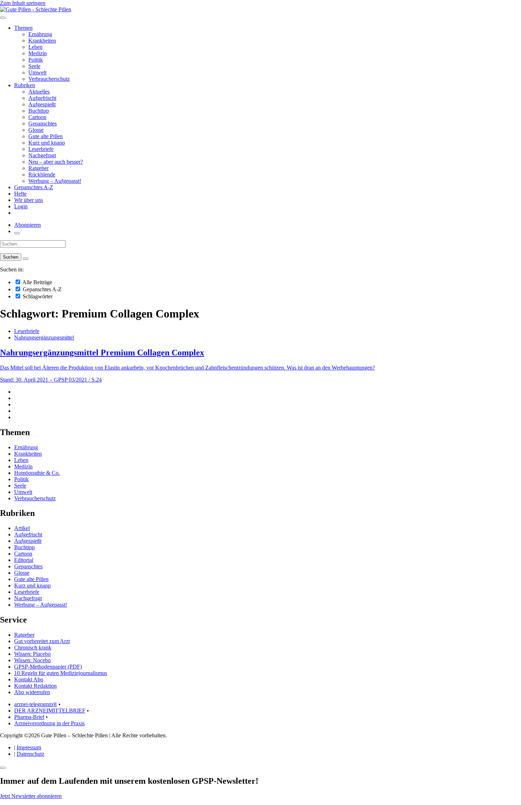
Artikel (22, 528)
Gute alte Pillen (45, 136)
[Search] (25, 259)
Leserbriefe (41, 149)
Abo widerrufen (32, 692)
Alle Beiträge (36, 282)
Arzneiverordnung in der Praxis (49, 723)
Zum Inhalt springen (22, 3)
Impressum (29, 747)
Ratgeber (38, 168)
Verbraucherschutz (49, 79)
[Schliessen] (3, 768)
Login (21, 206)
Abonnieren (27, 225)
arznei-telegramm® (35, 704)
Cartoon (37, 117)
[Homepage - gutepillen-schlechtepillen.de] (35, 9)
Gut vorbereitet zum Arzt (42, 641)
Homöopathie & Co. (37, 473)
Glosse (36, 130)
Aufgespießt (42, 104)
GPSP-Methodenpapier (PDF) (48, 667)
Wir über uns (28, 200)
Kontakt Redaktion (35, 686)
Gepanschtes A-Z (33, 187)
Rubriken (24, 85)
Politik (35, 60)
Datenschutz (30, 754)
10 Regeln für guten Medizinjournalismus (60, 673)
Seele (34, 66)
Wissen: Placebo (32, 654)
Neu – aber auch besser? (55, 162)
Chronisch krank (32, 647)
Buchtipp (38, 111)
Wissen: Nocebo (32, 660)
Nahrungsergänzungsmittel (44, 337)
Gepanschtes (42, 123)
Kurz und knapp (46, 143)
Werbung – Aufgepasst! (54, 181)
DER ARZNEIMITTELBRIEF (49, 711)
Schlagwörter (36, 296)
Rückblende (41, 174)
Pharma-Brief (29, 717)
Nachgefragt (42, 155)
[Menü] (3, 18)
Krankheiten (42, 41)
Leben (35, 47)
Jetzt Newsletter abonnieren (31, 796)
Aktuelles (39, 92)
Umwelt (37, 72)
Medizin (37, 53)
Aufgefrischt (42, 98)
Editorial (23, 560)
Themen (23, 28)
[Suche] (17, 233)
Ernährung (40, 34)
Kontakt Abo (28, 679)
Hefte (20, 194)
